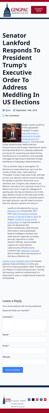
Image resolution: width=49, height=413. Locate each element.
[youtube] (45, 399)
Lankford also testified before (17, 261)
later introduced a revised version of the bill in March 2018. (23, 215)
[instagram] (37, 399)
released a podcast (30, 250)
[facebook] (29, 399)
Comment (8, 317)
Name (6, 335)
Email (6, 346)
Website (6, 357)
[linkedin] (41, 399)
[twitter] (33, 399)
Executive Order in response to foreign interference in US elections (30, 137)
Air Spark (22, 406)
